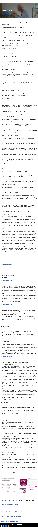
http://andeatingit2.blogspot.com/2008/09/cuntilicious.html (10, 504)
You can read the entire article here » (6, 264)
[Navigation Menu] (36, 1)
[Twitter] (4, 526)
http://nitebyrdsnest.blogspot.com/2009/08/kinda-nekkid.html (10, 506)
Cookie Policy (19, 524)
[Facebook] (6, 526)
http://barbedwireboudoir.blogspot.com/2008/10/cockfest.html (10, 509)
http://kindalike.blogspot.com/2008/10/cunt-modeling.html (10, 518)
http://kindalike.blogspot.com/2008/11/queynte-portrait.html (10, 521)
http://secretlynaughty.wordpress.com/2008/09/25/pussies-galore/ (11, 516)
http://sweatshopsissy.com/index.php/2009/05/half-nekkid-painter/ (11, 511)
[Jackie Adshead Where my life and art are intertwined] (3, 1)
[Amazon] (8, 526)
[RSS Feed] (1, 526)
